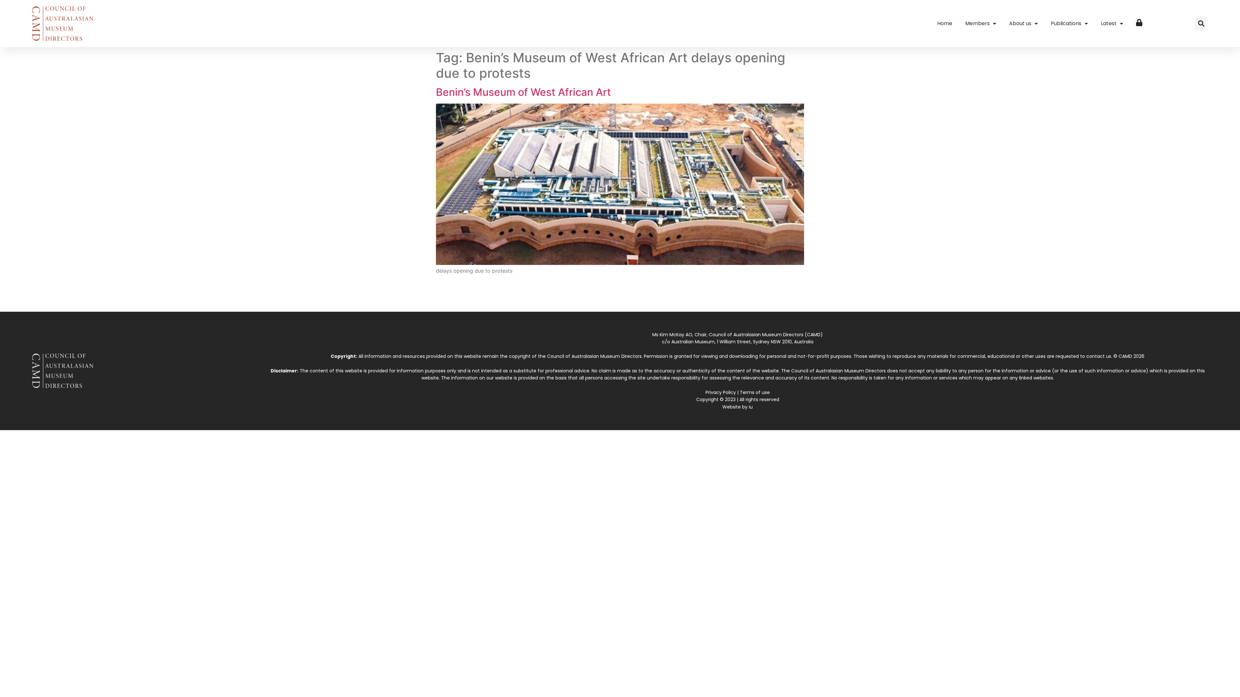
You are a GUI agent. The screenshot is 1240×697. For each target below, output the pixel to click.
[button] (1201, 23)
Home (944, 23)
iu (751, 407)
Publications (1066, 23)
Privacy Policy (721, 392)
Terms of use (755, 392)
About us (1020, 23)
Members (977, 23)
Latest (1109, 23)
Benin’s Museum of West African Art (523, 92)
